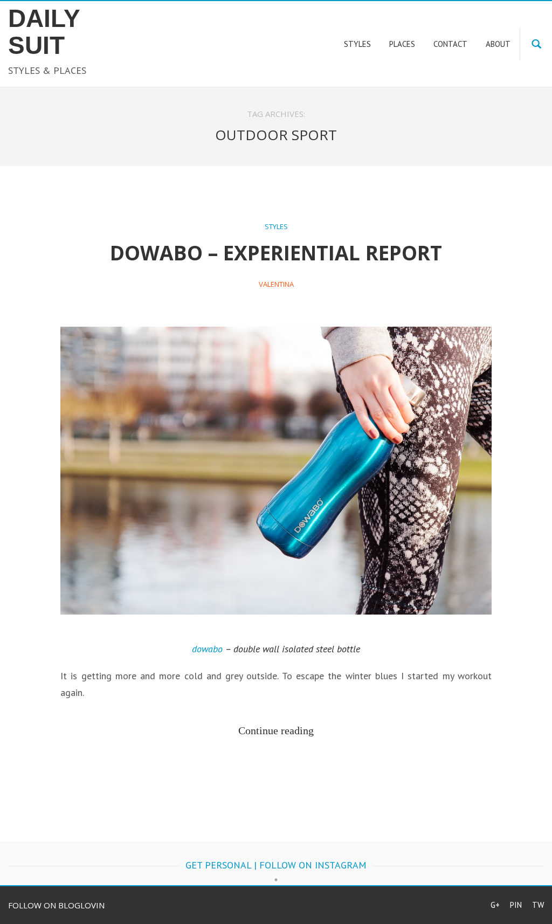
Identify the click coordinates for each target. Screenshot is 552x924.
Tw (538, 905)
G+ (495, 905)
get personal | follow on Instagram (276, 865)
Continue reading (276, 730)
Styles (276, 226)
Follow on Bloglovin (56, 905)
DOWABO (207, 649)
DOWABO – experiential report (276, 252)
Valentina (276, 284)
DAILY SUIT (44, 32)
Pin (516, 905)
